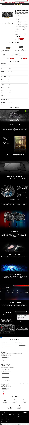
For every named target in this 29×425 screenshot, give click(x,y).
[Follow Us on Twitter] (24, 412)
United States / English (26, 424)
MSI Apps (14, 417)
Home (1, 6)
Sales (1, 421)
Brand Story (18, 416)
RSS (13, 418)
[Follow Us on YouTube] (25, 412)
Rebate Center (6, 421)
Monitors (1, 417)
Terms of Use (22, 424)
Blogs (9, 418)
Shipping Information (6, 418)
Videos (9, 417)
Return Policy (6, 417)
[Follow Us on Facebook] (23, 412)
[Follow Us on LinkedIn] (26, 412)
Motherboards (2, 418)
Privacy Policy (18, 424)
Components (2, 419)
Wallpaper (14, 416)
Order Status (6, 416)
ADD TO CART (12, 58)
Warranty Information (7, 419)
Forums (9, 416)
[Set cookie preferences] (1, 423)
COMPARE (8, 58)
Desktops (1, 416)
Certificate (18, 417)
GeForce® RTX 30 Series (5, 6)
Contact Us (16, 424)
